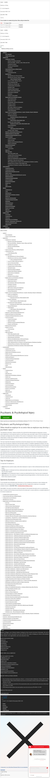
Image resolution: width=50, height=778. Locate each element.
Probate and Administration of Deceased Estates (17, 158)
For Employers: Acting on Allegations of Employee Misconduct (19, 577)
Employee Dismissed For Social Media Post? (15, 527)
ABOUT (5, 52)
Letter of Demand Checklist (15, 79)
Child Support (10, 126)
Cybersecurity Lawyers (9, 169)
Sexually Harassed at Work (11, 601)
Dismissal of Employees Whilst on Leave (14, 525)
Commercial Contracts (12, 64)
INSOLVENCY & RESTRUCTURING (8, 662)
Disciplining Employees (10, 522)
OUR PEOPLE (6, 166)
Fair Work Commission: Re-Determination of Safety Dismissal (18, 575)
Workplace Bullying (9, 608)
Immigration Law (6, 615)
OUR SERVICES (4, 641)
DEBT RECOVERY (4, 659)
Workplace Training (11, 103)
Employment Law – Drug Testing (12, 545)
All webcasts (7, 214)
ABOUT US (2, 640)
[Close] (25, 764)
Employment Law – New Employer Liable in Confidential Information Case (21, 534)
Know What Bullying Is (10, 585)
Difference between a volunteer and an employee (16, 521)
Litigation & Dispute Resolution (11, 178)
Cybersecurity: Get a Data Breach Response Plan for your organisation (14, 767)
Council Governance (12, 138)
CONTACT (5, 226)
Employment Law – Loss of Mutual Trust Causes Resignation (18, 550)
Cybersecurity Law (9, 70)
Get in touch (6, 417)
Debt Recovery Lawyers (8, 499)
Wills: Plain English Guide (13, 153)
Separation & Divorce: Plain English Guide (18, 117)
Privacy (4, 705)
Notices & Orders (11, 140)
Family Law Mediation (12, 113)
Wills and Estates (8, 151)
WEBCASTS (6, 212)
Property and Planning (12, 143)
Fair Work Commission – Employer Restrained (15, 570)
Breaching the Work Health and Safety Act (14, 509)
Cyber (6, 191)
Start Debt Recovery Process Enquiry (15, 75)
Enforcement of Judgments (13, 92)
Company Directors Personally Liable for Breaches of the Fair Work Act (20, 516)
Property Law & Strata (9, 207)
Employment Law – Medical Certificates (14, 552)
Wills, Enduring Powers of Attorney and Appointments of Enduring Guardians (23, 161)
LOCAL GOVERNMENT (5, 666)
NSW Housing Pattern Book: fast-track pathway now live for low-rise (18, 687)
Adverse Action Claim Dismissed (12, 506)
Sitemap (4, 708)
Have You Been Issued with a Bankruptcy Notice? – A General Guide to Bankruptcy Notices (22, 678)
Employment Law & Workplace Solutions (13, 97)
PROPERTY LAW (4, 669)
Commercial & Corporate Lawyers (10, 494)
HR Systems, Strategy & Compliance (15, 107)
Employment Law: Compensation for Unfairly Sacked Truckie (18, 567)
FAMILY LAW (3, 661)
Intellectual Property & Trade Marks (12, 133)
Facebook (5, 696)
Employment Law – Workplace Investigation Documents (17, 565)
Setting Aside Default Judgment (14, 90)
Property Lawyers (8, 146)
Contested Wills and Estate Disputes (15, 155)
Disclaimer (5, 707)
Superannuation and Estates (13, 156)
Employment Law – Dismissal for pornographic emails (17, 539)
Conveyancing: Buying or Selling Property (13, 69)
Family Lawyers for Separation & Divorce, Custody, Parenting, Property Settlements (21, 112)
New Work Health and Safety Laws (12, 588)
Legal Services (6, 420)
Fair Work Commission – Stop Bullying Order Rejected (17, 572)
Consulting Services (11, 105)
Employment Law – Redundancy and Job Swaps (15, 562)
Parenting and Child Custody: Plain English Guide (20, 123)
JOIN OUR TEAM (4, 648)
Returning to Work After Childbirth (13, 598)
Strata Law (7, 150)
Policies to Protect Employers (11, 592)
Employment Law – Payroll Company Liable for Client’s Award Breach (20, 555)
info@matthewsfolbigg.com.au (25, 485)
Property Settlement (11, 118)
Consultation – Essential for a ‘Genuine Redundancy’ (16, 517)
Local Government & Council (11, 222)
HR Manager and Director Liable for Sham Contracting (17, 582)
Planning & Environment (10, 145)
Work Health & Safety (12, 98)
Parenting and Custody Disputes (14, 122)
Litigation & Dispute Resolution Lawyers (13, 135)
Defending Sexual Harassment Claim (13, 519)
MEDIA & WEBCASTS (5, 646)
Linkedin (5, 697)
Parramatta (7, 227)
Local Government (9, 136)
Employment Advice (12, 100)
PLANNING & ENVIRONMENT (7, 667)
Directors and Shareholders (13, 65)
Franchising (10, 67)
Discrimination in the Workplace (12, 524)
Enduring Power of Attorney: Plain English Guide (17, 163)
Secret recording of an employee (12, 600)
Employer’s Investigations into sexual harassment (16, 530)
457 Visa (7, 502)
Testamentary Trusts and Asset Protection (16, 160)
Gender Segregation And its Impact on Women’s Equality (17, 578)
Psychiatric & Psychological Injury (12, 595)
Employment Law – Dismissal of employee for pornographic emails (19, 540)
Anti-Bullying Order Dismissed (12, 507)
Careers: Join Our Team (10, 55)
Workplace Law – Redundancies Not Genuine (15, 610)
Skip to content (3, 230)
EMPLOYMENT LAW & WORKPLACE (9, 672)
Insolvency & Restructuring (10, 198)
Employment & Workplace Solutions (12, 194)
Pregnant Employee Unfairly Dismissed (13, 593)
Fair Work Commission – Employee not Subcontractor (17, 568)
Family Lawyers (8, 173)
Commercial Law (8, 189)
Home (1, 420)
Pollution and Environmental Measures (15, 141)
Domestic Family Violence (13, 130)
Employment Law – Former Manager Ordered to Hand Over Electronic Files (21, 549)
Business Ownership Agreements (14, 60)
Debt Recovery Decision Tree (13, 84)
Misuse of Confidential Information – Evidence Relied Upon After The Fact (21, 587)
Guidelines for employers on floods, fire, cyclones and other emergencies (21, 580)
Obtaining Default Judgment (13, 88)
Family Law (7, 196)
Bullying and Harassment (10, 512)
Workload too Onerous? (10, 606)
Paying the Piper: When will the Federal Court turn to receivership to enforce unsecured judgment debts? (25, 680)
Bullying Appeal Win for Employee (13, 514)
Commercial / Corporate (10, 59)
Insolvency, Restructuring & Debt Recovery (13, 131)
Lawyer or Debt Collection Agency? (15, 80)
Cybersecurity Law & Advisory (9, 497)
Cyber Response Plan (12, 72)
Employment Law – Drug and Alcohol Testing (15, 544)
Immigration (7, 201)
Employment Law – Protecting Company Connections (16, 557)
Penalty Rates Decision (10, 590)
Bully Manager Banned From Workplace (14, 511)
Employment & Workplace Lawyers (12, 171)
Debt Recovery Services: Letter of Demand (16, 77)
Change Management (12, 110)
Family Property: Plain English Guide (17, 120)
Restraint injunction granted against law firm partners (16, 597)
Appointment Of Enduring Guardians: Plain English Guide (19, 164)
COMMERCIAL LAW (5, 657)
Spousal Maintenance (12, 125)
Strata (6, 184)
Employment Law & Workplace (11, 219)
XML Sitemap (6, 710)
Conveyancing (10, 148)
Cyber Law (7, 217)
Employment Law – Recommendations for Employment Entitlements (20, 560)
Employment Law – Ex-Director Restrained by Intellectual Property (19, 547)
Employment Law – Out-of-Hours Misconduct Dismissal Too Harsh (19, 554)
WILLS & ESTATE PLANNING (7, 671)
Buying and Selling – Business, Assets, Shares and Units (19, 62)
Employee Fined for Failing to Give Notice (14, 529)
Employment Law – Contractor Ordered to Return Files (17, 537)
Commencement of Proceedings (14, 85)
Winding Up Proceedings (13, 95)
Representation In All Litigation (14, 108)
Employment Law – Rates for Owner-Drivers (15, 559)
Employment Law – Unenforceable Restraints (15, 563)
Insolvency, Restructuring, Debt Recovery (13, 221)
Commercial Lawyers (9, 168)
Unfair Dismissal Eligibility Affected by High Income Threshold (19, 605)
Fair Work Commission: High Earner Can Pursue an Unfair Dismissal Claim (21, 573)
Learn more (2, 769)
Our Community (8, 54)
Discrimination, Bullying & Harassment (15, 102)
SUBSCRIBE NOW (4, 693)
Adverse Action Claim (10, 504)
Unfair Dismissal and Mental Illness (13, 603)
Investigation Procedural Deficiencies (13, 583)
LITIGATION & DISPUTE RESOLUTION (9, 664)
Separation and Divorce (12, 115)
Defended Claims (11, 87)
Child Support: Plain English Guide (17, 128)
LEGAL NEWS (3, 645)
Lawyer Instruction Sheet (13, 82)
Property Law (8, 183)
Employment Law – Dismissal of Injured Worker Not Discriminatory (20, 542)
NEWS (4, 188)
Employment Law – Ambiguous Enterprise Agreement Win (18, 535)
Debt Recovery (8, 74)
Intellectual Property (9, 176)
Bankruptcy (10, 93)
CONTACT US (3, 650)
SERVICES (5, 57)
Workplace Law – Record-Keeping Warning (14, 611)
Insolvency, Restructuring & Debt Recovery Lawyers (15, 174)
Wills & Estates (8, 186)
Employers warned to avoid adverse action (14, 532)
